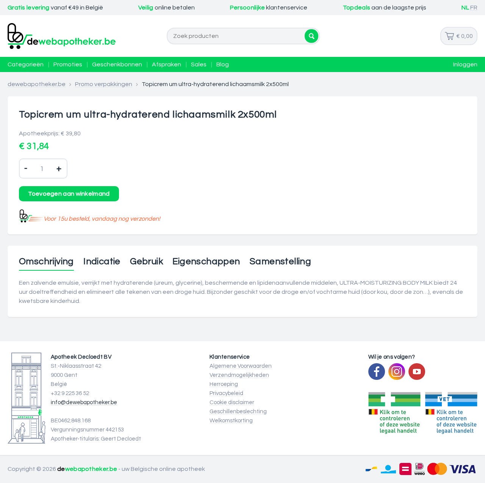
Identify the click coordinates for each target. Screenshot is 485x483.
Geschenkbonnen (117, 64)
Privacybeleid (226, 393)
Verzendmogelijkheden (239, 375)
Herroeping (224, 384)
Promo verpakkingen (103, 84)
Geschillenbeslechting (238, 411)
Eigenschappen (206, 261)
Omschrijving (46, 261)
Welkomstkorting (231, 420)
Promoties (67, 64)
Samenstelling (280, 261)
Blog (222, 64)
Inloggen (465, 64)
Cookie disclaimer (232, 402)
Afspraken (166, 64)
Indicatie (101, 261)
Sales (199, 64)
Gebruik (146, 261)
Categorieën (26, 64)
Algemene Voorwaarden (241, 366)
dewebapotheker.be (37, 84)
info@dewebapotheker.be (84, 402)
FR (473, 8)
